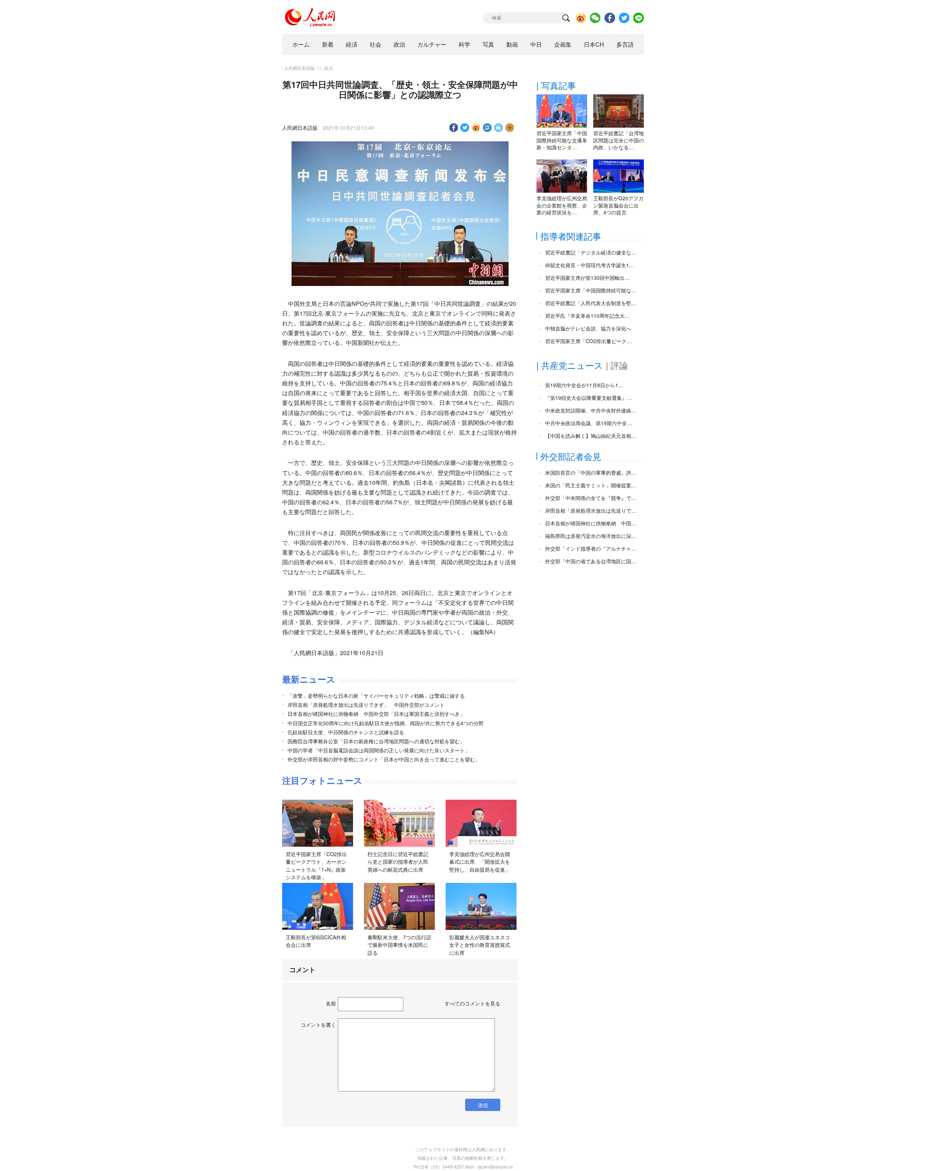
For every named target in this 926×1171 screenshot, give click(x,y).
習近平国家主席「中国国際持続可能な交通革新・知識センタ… (561, 140)
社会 (375, 44)
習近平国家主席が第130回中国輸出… (587, 277)
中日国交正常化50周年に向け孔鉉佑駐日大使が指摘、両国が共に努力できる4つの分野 (386, 723)
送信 (483, 1104)
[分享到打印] (498, 127)
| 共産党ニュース (569, 365)
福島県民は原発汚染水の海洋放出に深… (590, 535)
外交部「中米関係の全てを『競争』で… (590, 497)
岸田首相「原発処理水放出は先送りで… (590, 510)
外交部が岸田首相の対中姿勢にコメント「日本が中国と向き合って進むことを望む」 (384, 759)
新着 (328, 44)
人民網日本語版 (299, 68)
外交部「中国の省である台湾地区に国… (590, 561)
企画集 (563, 44)
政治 (399, 44)
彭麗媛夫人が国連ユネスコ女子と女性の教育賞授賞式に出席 (479, 944)
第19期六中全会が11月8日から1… (584, 385)
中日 (536, 44)
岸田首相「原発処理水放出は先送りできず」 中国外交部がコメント (366, 704)
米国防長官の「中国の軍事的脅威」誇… (590, 472)
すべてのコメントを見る (472, 1003)
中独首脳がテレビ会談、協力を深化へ (588, 328)
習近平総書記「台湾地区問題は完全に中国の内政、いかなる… (618, 140)
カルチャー (431, 44)
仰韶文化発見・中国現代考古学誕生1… (589, 265)
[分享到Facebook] (453, 127)
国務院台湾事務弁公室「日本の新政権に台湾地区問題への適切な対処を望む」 (376, 741)
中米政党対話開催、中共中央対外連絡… (590, 410)
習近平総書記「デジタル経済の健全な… (590, 252)
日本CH (594, 44)
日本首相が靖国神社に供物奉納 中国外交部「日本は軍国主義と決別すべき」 (376, 713)
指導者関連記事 (570, 236)
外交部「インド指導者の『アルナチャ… (590, 548)
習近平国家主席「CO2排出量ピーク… (588, 341)
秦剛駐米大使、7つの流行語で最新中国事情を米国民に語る (399, 944)
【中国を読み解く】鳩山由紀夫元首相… (590, 435)
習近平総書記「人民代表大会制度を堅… (590, 303)
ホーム (301, 44)
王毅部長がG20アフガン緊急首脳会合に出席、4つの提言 (618, 205)
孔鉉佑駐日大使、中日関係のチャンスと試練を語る (346, 732)
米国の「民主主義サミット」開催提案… (590, 485)
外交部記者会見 (570, 456)
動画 (512, 44)
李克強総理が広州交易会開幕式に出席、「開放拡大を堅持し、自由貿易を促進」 (479, 861)
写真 (488, 44)
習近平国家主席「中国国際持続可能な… (590, 290)
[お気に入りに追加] (509, 127)
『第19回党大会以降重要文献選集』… (588, 397)
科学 (464, 44)
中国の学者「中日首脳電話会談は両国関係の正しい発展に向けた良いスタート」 (379, 750)
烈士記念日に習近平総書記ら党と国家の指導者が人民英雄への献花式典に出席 (398, 861)
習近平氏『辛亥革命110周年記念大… (587, 315)
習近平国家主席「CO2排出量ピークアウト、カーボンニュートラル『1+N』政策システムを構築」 (316, 865)
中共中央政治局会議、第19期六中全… (588, 423)
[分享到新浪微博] (476, 127)
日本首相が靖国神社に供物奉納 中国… (590, 523)
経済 (351, 44)
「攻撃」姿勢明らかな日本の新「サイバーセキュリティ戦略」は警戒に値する (376, 695)
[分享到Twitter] (465, 127)
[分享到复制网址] (487, 127)
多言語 (625, 44)
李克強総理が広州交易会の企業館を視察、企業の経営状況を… (561, 205)
